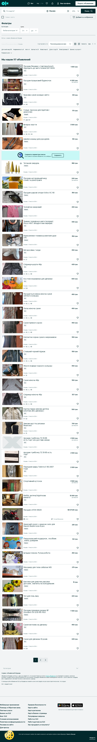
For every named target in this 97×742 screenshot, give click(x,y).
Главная (4, 44)
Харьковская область (12, 44)
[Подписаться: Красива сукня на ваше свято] (78, 104)
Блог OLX (3, 716)
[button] (10, 30)
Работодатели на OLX (36, 722)
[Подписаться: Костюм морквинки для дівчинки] (78, 288)
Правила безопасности (37, 705)
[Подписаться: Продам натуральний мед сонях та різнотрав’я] (78, 188)
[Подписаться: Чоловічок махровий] (78, 216)
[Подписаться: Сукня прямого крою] (78, 332)
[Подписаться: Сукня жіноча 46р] (78, 389)
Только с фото (10, 17)
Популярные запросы (36, 716)
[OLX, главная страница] (5, 3)
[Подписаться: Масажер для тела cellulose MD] (78, 577)
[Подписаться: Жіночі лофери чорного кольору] (78, 375)
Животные (44, 49)
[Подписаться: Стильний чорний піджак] (78, 361)
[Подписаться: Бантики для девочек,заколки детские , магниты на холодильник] (78, 591)
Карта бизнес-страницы (37, 713)
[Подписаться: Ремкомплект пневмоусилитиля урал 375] (78, 245)
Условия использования (9, 719)
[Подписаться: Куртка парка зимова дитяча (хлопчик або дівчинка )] (78, 418)
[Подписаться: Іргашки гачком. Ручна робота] (78, 562)
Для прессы (4, 727)
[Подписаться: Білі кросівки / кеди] (78, 259)
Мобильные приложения (9, 705)
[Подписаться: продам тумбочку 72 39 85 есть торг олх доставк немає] (78, 447)
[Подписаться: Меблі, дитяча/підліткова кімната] (78, 505)
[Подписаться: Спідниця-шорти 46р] (78, 274)
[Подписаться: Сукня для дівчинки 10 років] (78, 648)
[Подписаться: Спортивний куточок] (78, 490)
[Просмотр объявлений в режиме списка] (75, 44)
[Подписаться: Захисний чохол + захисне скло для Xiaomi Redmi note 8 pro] (78, 533)
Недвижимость (18, 49)
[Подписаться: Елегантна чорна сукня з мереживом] (78, 346)
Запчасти (35, 49)
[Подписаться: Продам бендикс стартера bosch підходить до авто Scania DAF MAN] (78, 76)
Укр (38, 3)
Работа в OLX (33, 719)
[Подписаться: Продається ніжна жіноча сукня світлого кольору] (78, 303)
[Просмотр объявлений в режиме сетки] (79, 44)
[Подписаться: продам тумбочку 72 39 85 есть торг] (78, 462)
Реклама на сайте (6, 725)
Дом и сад (53, 49)
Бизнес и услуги (75, 49)
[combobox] (25, 11)
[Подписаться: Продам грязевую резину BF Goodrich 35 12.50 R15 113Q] (78, 620)
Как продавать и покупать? (39, 725)
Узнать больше (70, 734)
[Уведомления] (52, 3)
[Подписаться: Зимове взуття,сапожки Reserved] (78, 433)
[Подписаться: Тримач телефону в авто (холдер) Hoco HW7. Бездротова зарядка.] (78, 231)
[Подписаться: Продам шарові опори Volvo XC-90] (78, 202)
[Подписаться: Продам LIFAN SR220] (78, 519)
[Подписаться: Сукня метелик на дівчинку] (78, 634)
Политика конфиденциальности (12, 722)
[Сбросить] (68, 11)
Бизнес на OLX (5, 713)
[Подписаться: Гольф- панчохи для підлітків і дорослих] (78, 120)
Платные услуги (6, 710)
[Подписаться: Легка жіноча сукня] (78, 318)
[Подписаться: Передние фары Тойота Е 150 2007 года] (78, 476)
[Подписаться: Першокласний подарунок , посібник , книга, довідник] (78, 548)
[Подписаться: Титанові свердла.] (78, 172)
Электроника (64, 49)
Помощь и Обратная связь (10, 708)
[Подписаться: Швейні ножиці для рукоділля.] (78, 148)
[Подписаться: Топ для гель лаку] (78, 605)
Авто (27, 49)
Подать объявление (51, 676)
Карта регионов (34, 710)
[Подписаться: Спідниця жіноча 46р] (78, 404)
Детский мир (7, 49)
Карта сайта (32, 708)
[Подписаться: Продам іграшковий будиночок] (78, 90)
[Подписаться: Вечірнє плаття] (78, 134)
